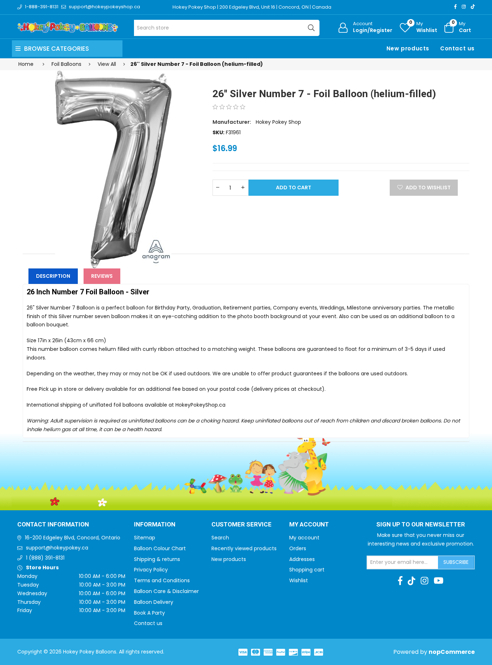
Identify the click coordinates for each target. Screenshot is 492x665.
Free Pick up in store (52, 389)
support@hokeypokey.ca (57, 547)
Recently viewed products (244, 548)
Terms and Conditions (162, 580)
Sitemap (144, 537)
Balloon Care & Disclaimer (166, 591)
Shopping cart (307, 569)
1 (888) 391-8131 (45, 557)
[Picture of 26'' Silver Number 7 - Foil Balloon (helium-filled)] (113, 169)
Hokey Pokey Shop (278, 122)
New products (407, 48)
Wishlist (298, 580)
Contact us (457, 48)
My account (304, 537)
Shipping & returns (157, 559)
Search (220, 537)
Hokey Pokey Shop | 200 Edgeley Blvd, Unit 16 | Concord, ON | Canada (252, 7)
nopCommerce (452, 652)
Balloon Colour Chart (160, 548)
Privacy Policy (151, 569)
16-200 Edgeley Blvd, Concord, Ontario (72, 537)
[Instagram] (464, 6)
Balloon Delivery (153, 602)
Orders (297, 548)
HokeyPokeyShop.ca (200, 404)
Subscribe (456, 562)
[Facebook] (455, 6)
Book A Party (149, 612)
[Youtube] (438, 580)
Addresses (302, 559)
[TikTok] (473, 6)
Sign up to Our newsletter (420, 524)
